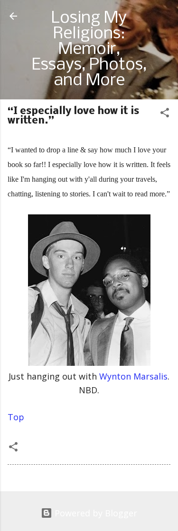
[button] (164, 114)
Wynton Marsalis (133, 376)
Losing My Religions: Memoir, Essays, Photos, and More (89, 49)
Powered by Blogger (94, 513)
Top (16, 417)
